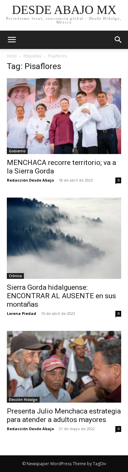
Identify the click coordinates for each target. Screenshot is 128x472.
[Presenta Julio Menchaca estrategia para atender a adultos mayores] (64, 367)
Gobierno (17, 151)
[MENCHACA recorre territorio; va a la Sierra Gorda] (64, 116)
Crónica (15, 275)
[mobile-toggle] (12, 40)
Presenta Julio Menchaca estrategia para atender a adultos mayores (64, 415)
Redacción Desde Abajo (30, 180)
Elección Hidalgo (23, 399)
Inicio (12, 56)
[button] (118, 40)
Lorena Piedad (21, 313)
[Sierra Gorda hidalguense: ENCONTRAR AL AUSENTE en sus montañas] (64, 238)
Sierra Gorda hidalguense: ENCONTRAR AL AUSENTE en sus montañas (61, 295)
